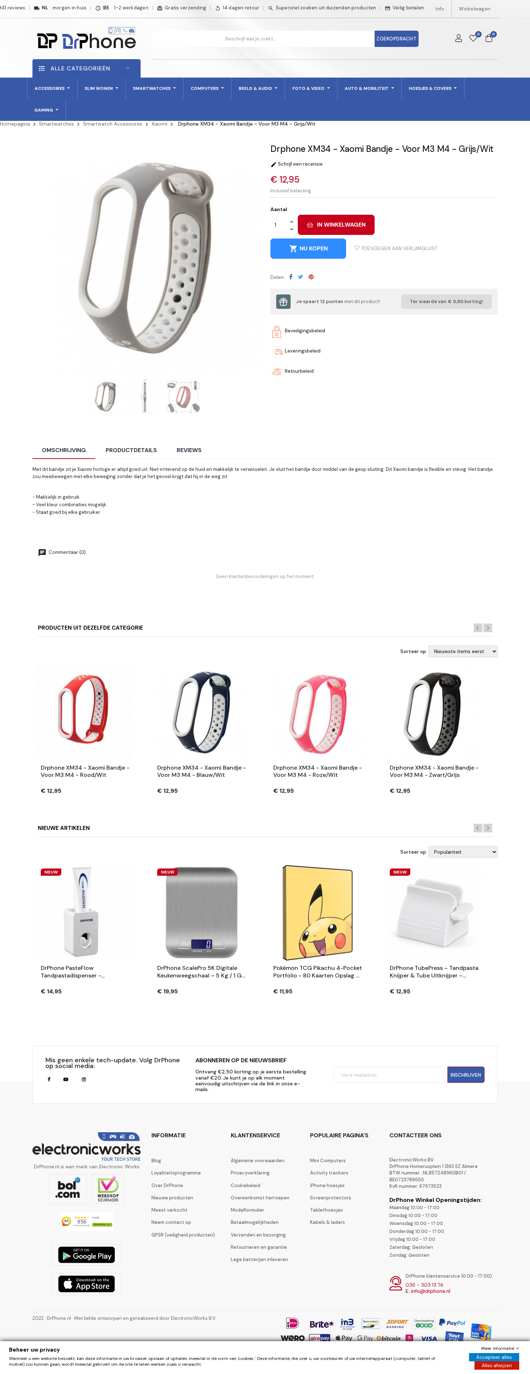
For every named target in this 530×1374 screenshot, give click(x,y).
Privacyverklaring (250, 1173)
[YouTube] (66, 1079)
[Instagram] (83, 1079)
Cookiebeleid (245, 1185)
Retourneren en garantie (259, 1247)
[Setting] (458, 38)
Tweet (300, 277)
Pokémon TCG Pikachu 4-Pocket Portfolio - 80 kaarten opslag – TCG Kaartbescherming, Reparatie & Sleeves (317, 972)
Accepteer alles (494, 1357)
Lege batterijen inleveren (259, 1259)
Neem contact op (171, 1222)
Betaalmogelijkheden (255, 1222)
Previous (478, 627)
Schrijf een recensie (296, 164)
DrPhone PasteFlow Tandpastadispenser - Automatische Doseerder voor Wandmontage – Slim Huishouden (82, 972)
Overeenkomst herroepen (260, 1198)
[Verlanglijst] (473, 38)
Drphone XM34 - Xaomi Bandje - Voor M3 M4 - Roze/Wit (317, 771)
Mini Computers (328, 1161)
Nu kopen (308, 248)
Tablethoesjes (326, 1210)
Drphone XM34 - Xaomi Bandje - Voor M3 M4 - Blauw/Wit (201, 771)
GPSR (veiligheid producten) (183, 1235)
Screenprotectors (330, 1198)
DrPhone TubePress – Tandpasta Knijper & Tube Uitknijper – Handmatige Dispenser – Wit (434, 972)
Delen (290, 277)
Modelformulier (247, 1210)
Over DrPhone (167, 1185)
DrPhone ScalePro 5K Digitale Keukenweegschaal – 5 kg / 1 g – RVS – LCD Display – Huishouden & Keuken (199, 972)
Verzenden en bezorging (258, 1235)
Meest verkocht (169, 1210)
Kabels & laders (327, 1222)
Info (440, 9)
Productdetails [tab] (131, 450)
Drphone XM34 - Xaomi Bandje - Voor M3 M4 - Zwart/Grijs (434, 771)
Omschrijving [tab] (64, 450)
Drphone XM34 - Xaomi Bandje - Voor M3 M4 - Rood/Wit (85, 771)
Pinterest (311, 277)
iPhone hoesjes (327, 1185)
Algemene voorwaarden (257, 1161)
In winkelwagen (341, 224)
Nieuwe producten (172, 1198)
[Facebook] (49, 1079)
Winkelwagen (474, 9)
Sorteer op (413, 652)
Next (487, 627)
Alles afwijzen (497, 1365)
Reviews (189, 450)
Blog (156, 1161)
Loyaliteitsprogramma (176, 1173)
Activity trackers (329, 1173)
